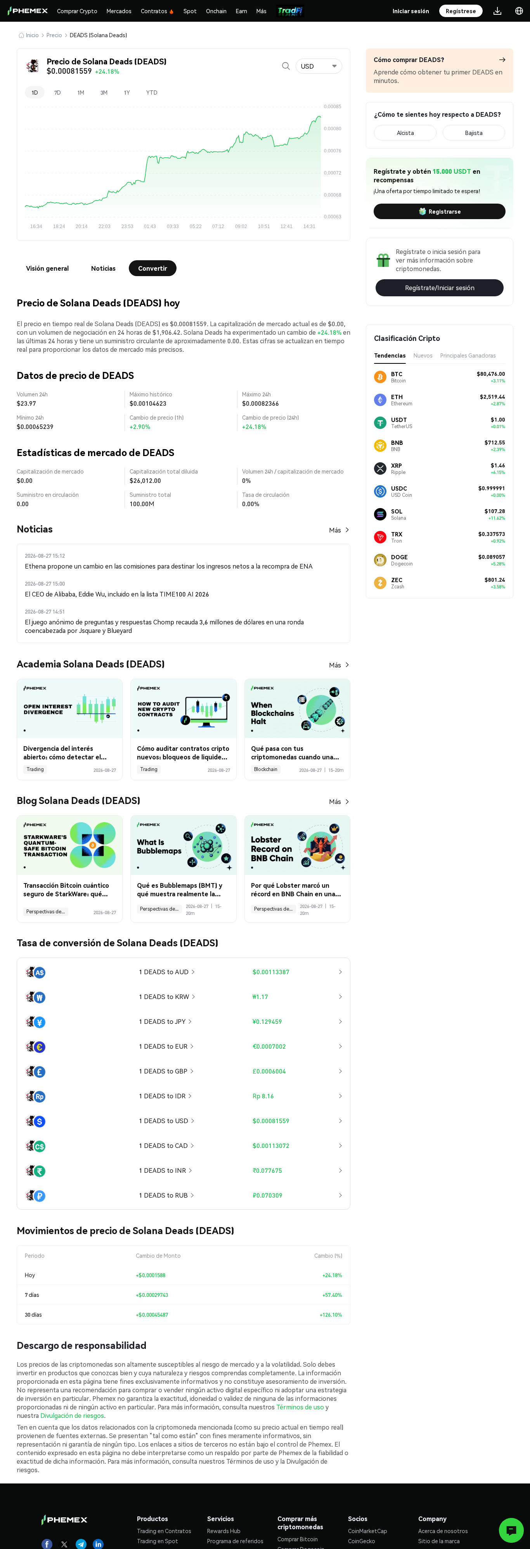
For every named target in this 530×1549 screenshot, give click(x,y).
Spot (190, 10)
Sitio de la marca (439, 1540)
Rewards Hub (224, 1530)
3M (103, 92)
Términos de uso (300, 1407)
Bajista (474, 132)
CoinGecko (361, 1540)
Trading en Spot (157, 1540)
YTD (152, 92)
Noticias (103, 268)
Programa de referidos (235, 1540)
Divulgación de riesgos (72, 1415)
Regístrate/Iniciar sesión (440, 288)
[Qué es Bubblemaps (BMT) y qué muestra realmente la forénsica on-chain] (183, 845)
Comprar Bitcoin (297, 1538)
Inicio (32, 34)
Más (261, 10)
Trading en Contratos (164, 1530)
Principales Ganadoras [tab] (468, 355)
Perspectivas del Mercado (47, 912)
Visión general (47, 268)
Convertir (152, 268)
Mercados (119, 10)
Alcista (405, 132)
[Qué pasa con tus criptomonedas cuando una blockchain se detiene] (297, 708)
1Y (127, 92)
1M (80, 92)
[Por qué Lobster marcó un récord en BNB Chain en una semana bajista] (297, 845)
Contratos (154, 10)
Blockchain (265, 769)
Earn (241, 10)
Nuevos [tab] (423, 355)
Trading (35, 769)
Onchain (216, 10)
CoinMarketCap (367, 1530)
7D (57, 92)
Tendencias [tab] (390, 355)
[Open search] (286, 66)
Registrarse (445, 211)
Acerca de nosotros (443, 1530)
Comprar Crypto (77, 10)
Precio (54, 34)
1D (34, 92)
